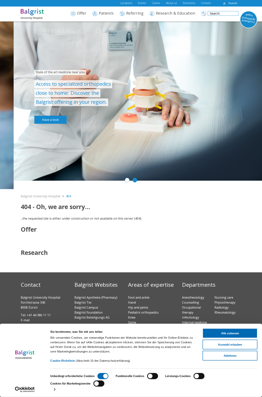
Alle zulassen (230, 333)
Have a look (36, 120)
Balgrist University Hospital (40, 196)
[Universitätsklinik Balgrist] (38, 14)
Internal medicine (194, 322)
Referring (134, 13)
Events (142, 3)
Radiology (221, 307)
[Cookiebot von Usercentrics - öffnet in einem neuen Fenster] (25, 389)
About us (171, 3)
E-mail (25, 320)
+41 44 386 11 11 (39, 315)
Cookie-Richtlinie (62, 360)
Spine (132, 322)
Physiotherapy (224, 302)
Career (156, 3)
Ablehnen (230, 355)
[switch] (152, 376)
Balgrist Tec (83, 302)
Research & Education (175, 13)
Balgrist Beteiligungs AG (92, 317)
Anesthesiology (193, 297)
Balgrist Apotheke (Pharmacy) (95, 297)
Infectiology (190, 317)
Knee (131, 317)
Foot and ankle (138, 297)
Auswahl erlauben (230, 344)
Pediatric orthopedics (143, 312)
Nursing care (223, 297)
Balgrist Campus (86, 307)
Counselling (190, 302)
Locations (126, 3)
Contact (206, 3)
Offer (81, 13)
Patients (106, 13)
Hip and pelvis (138, 307)
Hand (132, 302)
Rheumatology (225, 312)
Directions (189, 3)
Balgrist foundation (88, 312)
